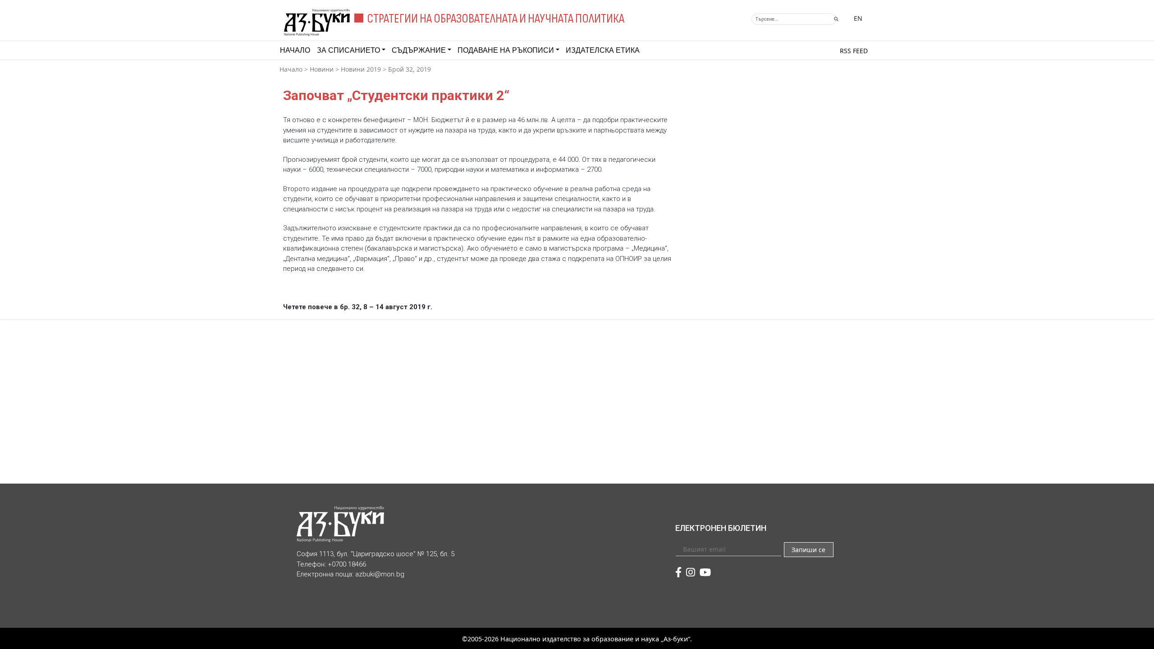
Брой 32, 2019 (409, 69)
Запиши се (808, 549)
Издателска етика (603, 50)
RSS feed (854, 50)
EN (858, 18)
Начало (295, 50)
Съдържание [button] (419, 50)
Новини (322, 69)
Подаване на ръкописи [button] (506, 50)
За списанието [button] (348, 50)
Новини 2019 (361, 69)
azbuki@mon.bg (379, 574)
